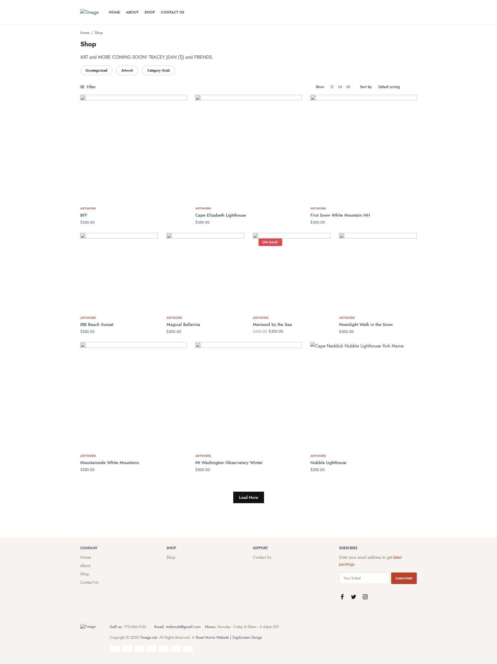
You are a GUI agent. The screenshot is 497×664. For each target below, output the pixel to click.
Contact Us (172, 12)
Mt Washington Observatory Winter (229, 462)
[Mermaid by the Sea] (291, 271)
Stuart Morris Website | (213, 637)
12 (332, 87)
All (348, 87)
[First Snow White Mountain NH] (363, 148)
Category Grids (158, 70)
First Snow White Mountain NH (340, 215)
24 (340, 87)
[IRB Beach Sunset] (119, 271)
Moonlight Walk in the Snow (366, 324)
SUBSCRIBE (403, 578)
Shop (149, 12)
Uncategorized (96, 70)
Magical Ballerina (183, 324)
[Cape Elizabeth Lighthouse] (248, 148)
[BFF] (133, 148)
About (132, 12)
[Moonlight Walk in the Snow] (378, 271)
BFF (83, 215)
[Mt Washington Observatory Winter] (248, 395)
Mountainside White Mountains (109, 462)
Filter (91, 87)
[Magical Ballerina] (205, 271)
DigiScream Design (247, 637)
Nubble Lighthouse (328, 462)
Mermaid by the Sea (272, 324)
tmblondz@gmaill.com (183, 626)
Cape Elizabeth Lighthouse (220, 215)
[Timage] (89, 12)
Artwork (127, 70)
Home (114, 12)
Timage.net (148, 637)
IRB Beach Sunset (96, 324)
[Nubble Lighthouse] (363, 395)
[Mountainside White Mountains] (133, 395)
